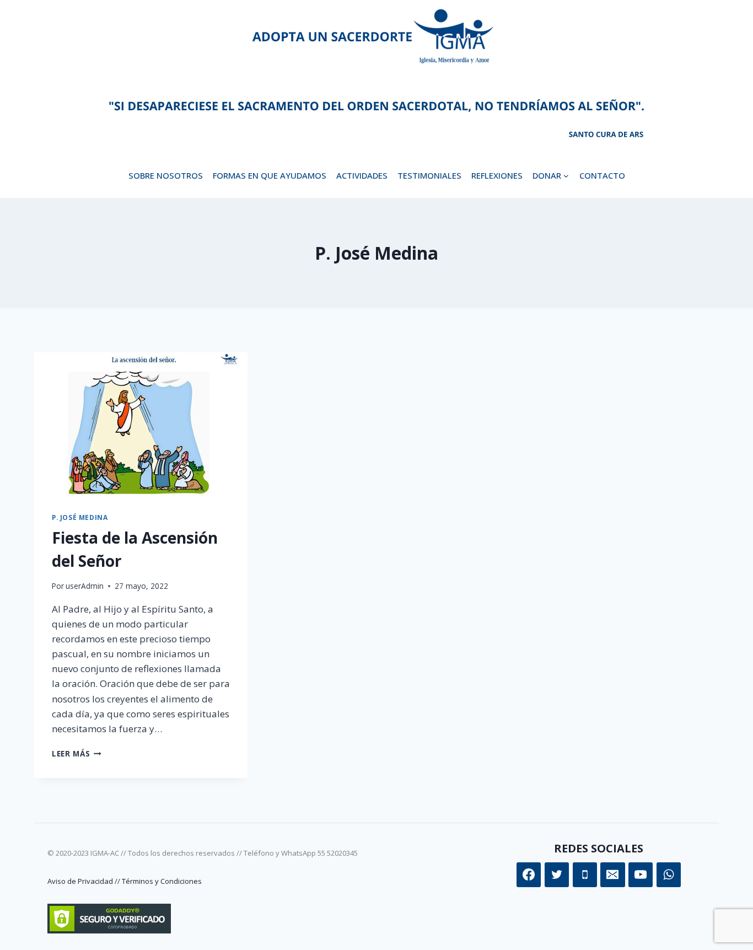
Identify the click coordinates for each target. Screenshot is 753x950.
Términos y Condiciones (162, 881)
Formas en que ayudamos (269, 175)
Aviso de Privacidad (80, 881)
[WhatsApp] (669, 874)
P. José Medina (79, 517)
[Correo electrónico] (612, 874)
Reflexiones (497, 175)
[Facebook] (529, 874)
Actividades (362, 175)
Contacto (602, 175)
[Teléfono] (585, 874)
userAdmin (85, 586)
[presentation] (141, 423)
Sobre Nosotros (165, 175)
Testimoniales (429, 175)
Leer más (76, 753)
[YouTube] (640, 874)
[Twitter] (557, 874)
